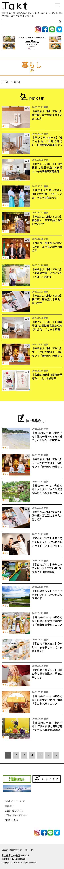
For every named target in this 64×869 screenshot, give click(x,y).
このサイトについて (14, 801)
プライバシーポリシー (16, 815)
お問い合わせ (11, 820)
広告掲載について (14, 811)
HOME (5, 82)
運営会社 (9, 806)
